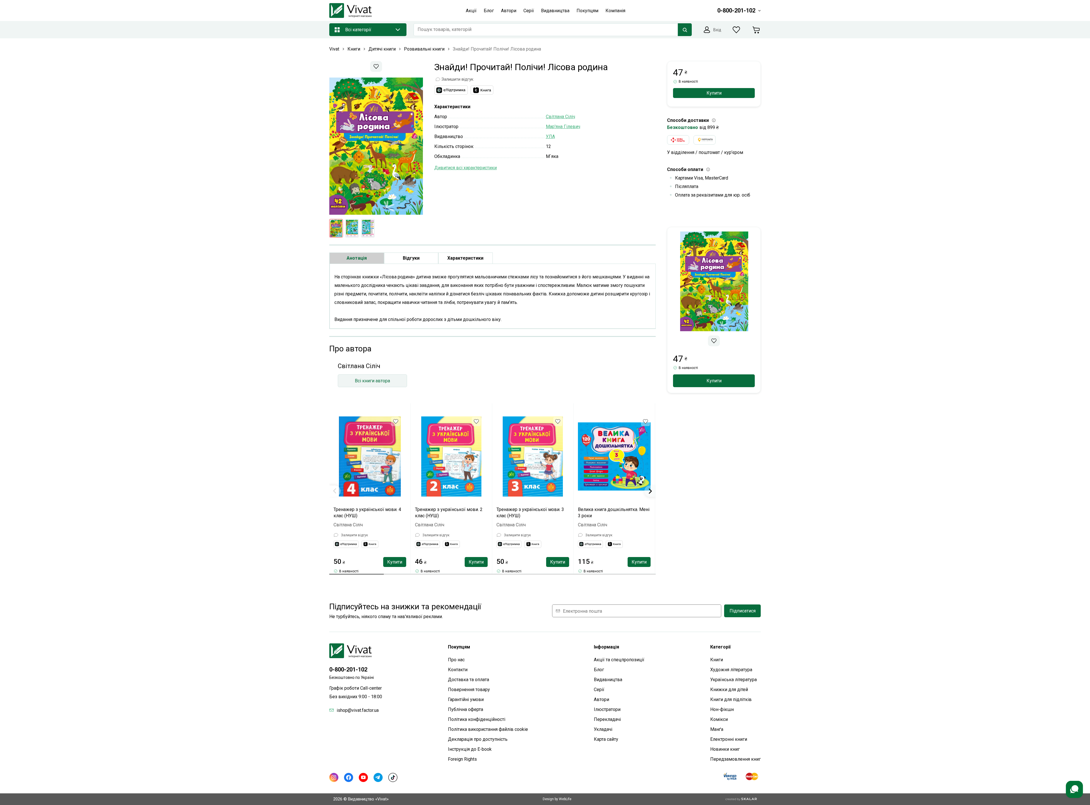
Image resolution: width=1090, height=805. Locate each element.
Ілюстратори (607, 709)
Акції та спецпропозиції (619, 659)
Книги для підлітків (731, 699)
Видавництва (608, 679)
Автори (601, 699)
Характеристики (465, 258)
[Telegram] (378, 777)
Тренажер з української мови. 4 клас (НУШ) (367, 512)
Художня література (731, 669)
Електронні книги (728, 739)
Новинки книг (725, 749)
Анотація (357, 258)
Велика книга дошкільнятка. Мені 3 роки (613, 512)
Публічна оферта (465, 709)
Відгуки (411, 258)
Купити (394, 562)
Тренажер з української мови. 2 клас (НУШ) (449, 512)
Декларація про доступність (478, 739)
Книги (716, 659)
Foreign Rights (462, 759)
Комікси (719, 719)
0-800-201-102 (348, 669)
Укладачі (603, 729)
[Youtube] (363, 777)
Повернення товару (469, 689)
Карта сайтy (606, 739)
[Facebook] (348, 777)
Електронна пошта (582, 611)
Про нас (456, 659)
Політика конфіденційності (476, 719)
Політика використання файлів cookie (488, 729)
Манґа (716, 729)
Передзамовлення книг (735, 759)
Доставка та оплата (468, 679)
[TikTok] (392, 777)
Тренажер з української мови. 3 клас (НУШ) (530, 512)
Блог (599, 669)
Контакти (458, 669)
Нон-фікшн (722, 709)
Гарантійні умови (466, 699)
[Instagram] (333, 777)
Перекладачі (607, 719)
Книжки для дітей (729, 689)
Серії (599, 689)
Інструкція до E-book (470, 749)
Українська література (733, 679)
